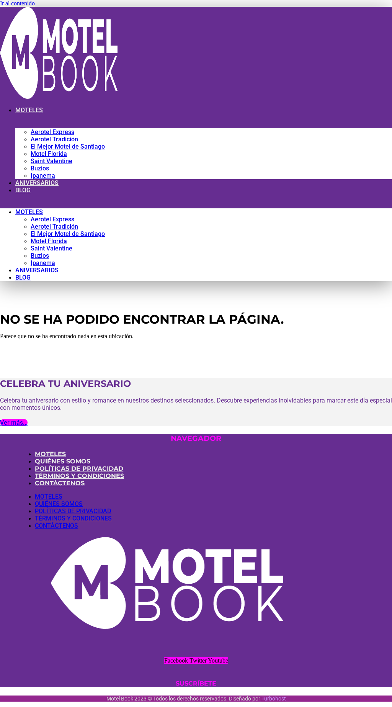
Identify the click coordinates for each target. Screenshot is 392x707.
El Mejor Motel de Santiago (68, 146)
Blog (23, 190)
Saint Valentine (51, 161)
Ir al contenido (17, 3)
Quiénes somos (62, 461)
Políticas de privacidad (79, 468)
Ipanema (43, 175)
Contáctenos (60, 483)
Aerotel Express (52, 132)
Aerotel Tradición (54, 139)
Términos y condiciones (79, 476)
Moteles (29, 110)
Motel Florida (49, 153)
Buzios (40, 168)
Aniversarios (37, 183)
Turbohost (273, 699)
